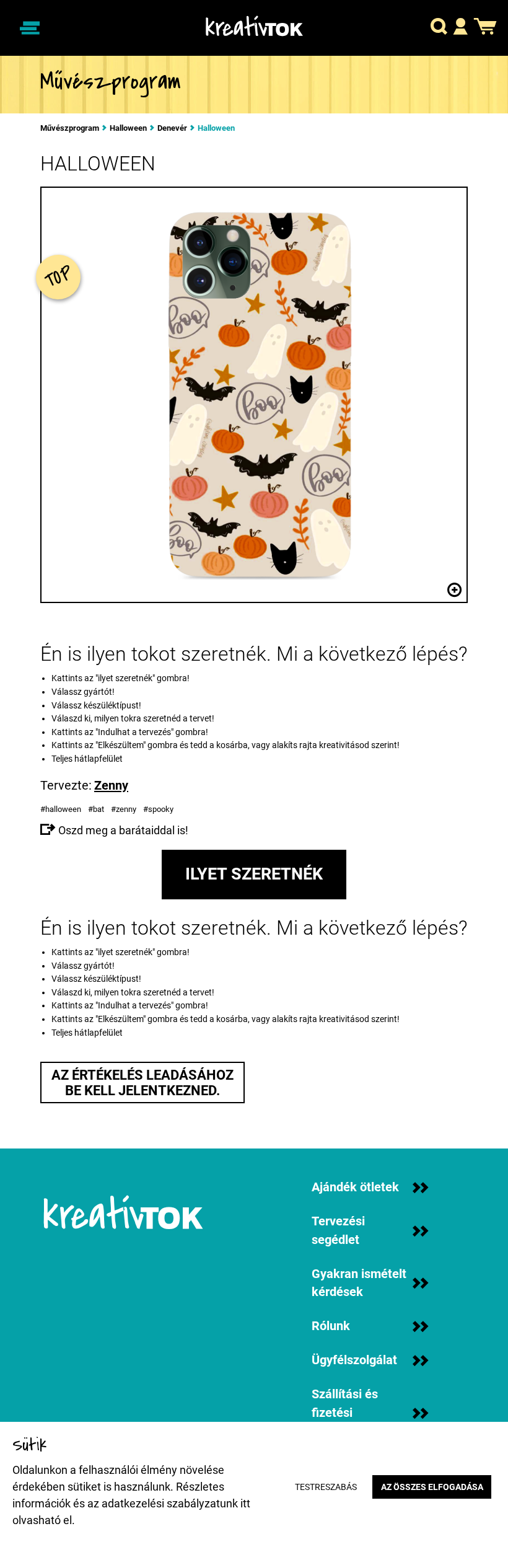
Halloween (128, 129)
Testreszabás (326, 1487)
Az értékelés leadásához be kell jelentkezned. (142, 1082)
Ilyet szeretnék (254, 874)
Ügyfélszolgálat (354, 1360)
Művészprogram (69, 129)
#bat (97, 809)
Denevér (172, 129)
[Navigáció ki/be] (29, 27)
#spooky (159, 809)
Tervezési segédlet (338, 1230)
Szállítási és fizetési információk (345, 1412)
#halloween (61, 809)
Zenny (111, 785)
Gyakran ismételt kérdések (359, 1283)
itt (245, 1503)
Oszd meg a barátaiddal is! (122, 830)
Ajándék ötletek (355, 1187)
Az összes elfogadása (432, 1487)
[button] (439, 28)
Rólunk (331, 1326)
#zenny (124, 809)
